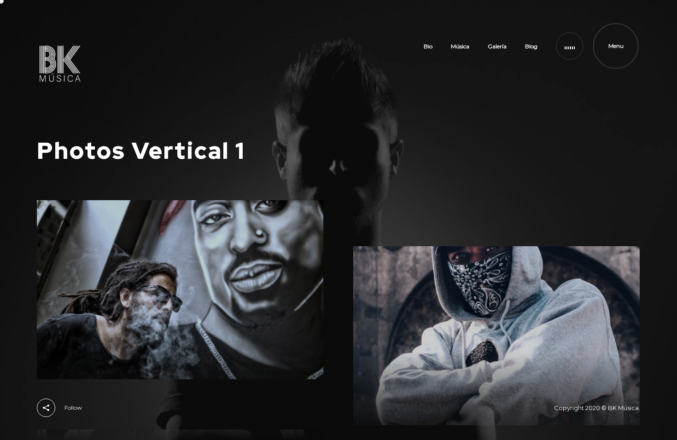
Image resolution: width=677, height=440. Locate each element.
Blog (531, 46)
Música (460, 46)
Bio (428, 46)
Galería (497, 46)
